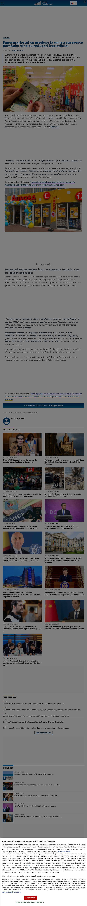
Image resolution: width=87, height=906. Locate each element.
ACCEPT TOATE (30, 898)
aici (29, 865)
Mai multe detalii (64, 852)
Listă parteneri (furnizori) (11, 892)
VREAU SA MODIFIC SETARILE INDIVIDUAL (30, 902)
